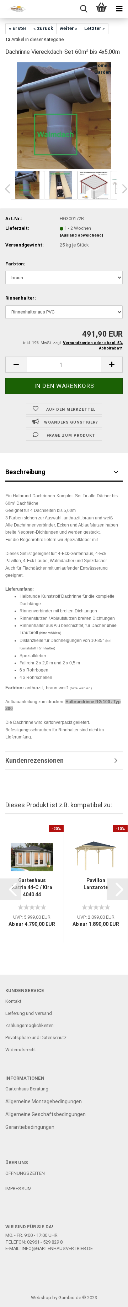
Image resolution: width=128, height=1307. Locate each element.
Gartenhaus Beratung (27, 1088)
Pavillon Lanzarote (96, 883)
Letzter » (94, 28)
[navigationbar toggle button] (119, 9)
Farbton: (15, 263)
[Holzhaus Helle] (14, 9)
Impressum (18, 1188)
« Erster (18, 28)
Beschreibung (25, 472)
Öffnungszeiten (25, 1173)
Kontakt (13, 1001)
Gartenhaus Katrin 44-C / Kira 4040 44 (32, 887)
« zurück (43, 28)
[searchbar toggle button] (83, 9)
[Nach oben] (108, 1296)
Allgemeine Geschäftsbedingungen (45, 1114)
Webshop (41, 1297)
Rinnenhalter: (20, 298)
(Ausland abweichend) (81, 235)
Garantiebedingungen (29, 1127)
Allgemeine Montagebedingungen (43, 1101)
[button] (10, 889)
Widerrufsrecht (20, 1049)
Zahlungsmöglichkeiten (29, 1025)
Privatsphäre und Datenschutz (35, 1037)
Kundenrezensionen (34, 760)
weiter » (69, 28)
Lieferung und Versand (28, 1013)
